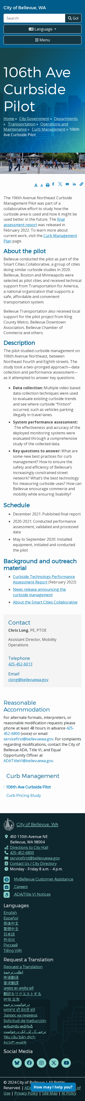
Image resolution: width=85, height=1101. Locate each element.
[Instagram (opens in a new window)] (41, 1063)
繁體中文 (11, 928)
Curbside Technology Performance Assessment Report (44, 579)
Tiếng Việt (13, 950)
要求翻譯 (11, 982)
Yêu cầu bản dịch (19, 1037)
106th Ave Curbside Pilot (28, 787)
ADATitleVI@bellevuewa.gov (28, 760)
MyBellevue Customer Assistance (43, 879)
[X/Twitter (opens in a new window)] (54, 1063)
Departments (66, 118)
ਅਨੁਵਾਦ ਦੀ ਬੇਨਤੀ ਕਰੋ (19, 1009)
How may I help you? (53, 1087)
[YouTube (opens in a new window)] (66, 1063)
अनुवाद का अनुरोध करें (19, 988)
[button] (81, 184)
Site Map (50, 1093)
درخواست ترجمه (17, 1004)
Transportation (21, 124)
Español (11, 918)
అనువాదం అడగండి (18, 1026)
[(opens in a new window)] (17, 1063)
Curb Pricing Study (23, 795)
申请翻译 (11, 977)
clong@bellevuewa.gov (28, 679)
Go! (75, 18)
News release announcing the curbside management (39, 592)
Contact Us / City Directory (33, 863)
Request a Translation (23, 966)
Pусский (11, 945)
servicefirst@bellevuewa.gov (28, 739)
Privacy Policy (26, 1093)
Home (9, 118)
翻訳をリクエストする (22, 993)
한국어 (9, 939)
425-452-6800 (22, 852)
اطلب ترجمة (13, 972)
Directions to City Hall (29, 847)
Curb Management (48, 129)
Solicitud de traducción (25, 1020)
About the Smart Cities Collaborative (45, 602)
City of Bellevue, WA (25, 7)
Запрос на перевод (20, 1015)
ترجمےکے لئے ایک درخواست (25, 1031)
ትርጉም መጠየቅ (15, 1042)
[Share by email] (67, 184)
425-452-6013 (20, 664)
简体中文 (11, 923)
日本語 (9, 934)
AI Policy (69, 1093)
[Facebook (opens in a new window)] (29, 1063)
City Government (34, 118)
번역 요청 (12, 999)
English (10, 912)
